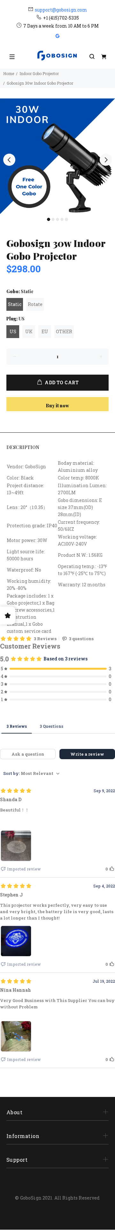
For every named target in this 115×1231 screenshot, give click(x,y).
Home (8, 73)
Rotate (35, 304)
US (13, 331)
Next (106, 160)
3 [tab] (57, 219)
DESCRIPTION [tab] (23, 447)
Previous (9, 160)
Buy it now (57, 406)
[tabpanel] (57, 156)
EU (45, 331)
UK (29, 331)
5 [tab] (66, 219)
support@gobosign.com (61, 10)
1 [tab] (48, 219)
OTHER (64, 331)
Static (14, 304)
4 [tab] (62, 219)
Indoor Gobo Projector (39, 73)
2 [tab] (53, 219)
